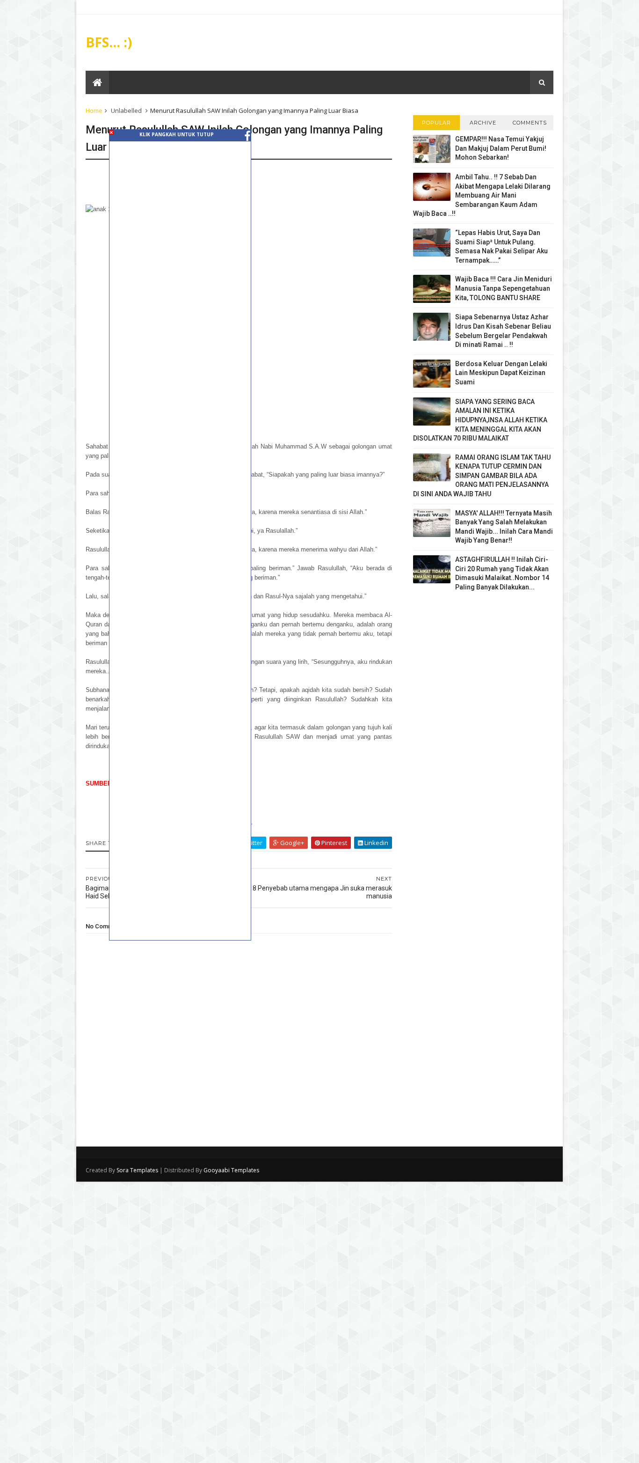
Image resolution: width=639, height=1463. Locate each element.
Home (94, 110)
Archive (483, 122)
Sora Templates (137, 1170)
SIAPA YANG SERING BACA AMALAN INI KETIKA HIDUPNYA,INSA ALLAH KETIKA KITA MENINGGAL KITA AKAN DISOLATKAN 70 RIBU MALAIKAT (480, 420)
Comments (530, 122)
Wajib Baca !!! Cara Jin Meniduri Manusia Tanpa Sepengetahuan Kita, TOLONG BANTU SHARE (503, 288)
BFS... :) (109, 42)
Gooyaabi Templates (231, 1170)
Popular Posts (436, 124)
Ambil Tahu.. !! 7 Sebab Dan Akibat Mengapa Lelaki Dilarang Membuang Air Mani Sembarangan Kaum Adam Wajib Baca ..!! (482, 195)
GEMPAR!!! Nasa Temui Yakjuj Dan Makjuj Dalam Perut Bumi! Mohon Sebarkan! (500, 148)
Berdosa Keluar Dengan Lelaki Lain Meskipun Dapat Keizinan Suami (501, 373)
